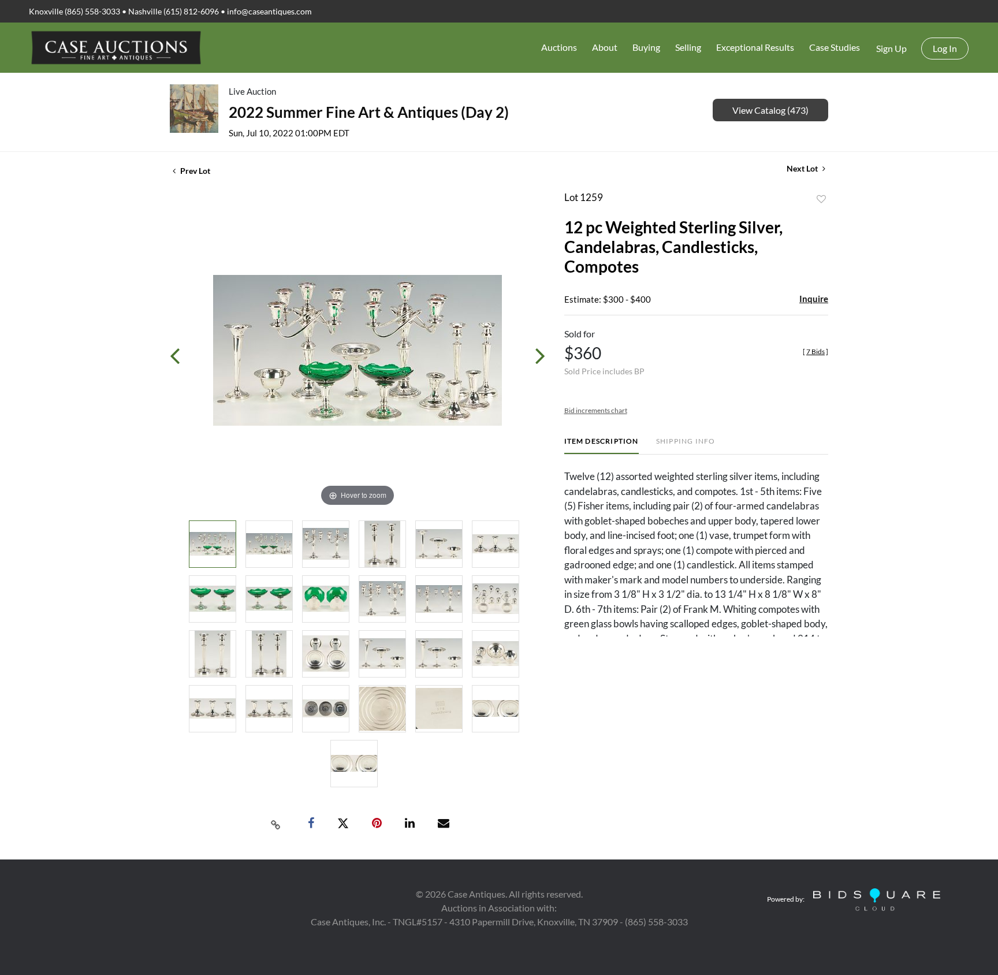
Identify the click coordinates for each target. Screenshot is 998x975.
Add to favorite (821, 199)
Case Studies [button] (834, 47)
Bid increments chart (595, 410)
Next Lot (803, 168)
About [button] (604, 47)
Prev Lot (194, 171)
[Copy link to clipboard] (276, 824)
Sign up (891, 48)
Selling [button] (688, 47)
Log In (945, 48)
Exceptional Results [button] (755, 47)
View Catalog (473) (770, 110)
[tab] (601, 445)
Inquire (813, 298)
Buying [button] (646, 47)
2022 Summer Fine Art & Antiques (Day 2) (369, 112)
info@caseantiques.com (269, 11)
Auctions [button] (559, 47)
